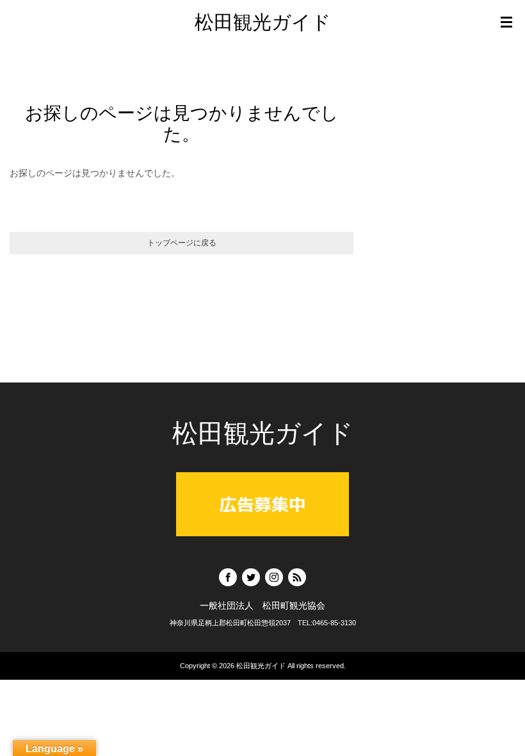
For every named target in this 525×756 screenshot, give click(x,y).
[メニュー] (506, 22)
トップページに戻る (181, 242)
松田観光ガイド (263, 22)
